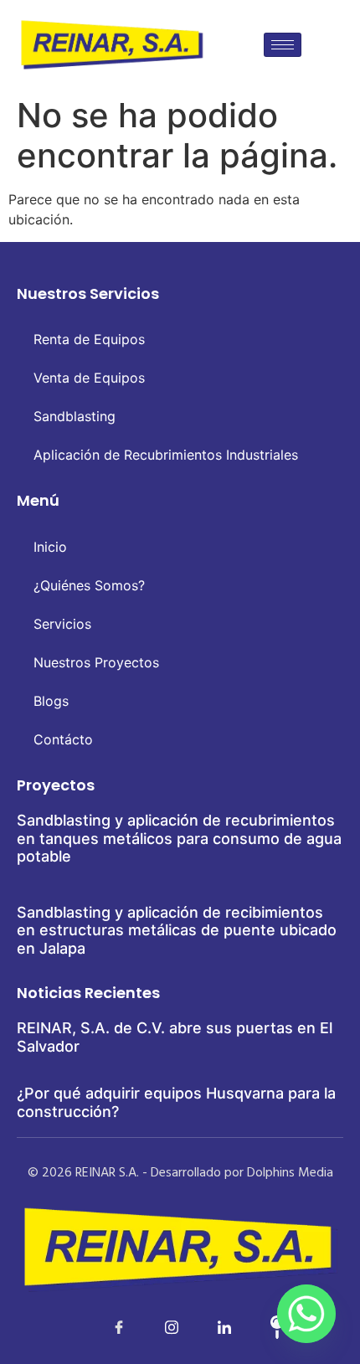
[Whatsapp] (306, 1313)
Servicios (62, 623)
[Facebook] (101, 1326)
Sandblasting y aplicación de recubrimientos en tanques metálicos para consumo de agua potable (179, 838)
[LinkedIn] (154, 1326)
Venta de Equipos (89, 377)
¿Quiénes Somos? (89, 585)
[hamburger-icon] (282, 45)
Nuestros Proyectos (96, 662)
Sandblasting (74, 416)
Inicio (50, 546)
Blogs (51, 700)
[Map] (259, 1326)
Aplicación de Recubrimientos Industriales (165, 454)
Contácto (63, 739)
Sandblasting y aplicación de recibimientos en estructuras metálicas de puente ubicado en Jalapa (177, 930)
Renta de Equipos (89, 339)
